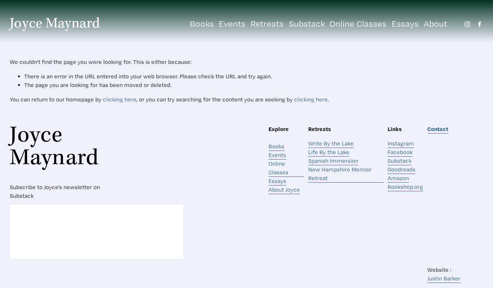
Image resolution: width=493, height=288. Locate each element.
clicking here (119, 99)
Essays (405, 23)
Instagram (401, 143)
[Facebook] (479, 24)
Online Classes (358, 23)
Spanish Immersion (333, 160)
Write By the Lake (331, 143)
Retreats (267, 23)
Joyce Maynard (55, 24)
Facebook (400, 152)
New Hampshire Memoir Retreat (340, 174)
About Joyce (284, 189)
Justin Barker (444, 278)
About (435, 23)
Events (232, 23)
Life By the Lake (328, 152)
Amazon (398, 178)
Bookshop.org (405, 186)
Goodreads (401, 169)
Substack (307, 23)
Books (202, 23)
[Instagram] (467, 24)
